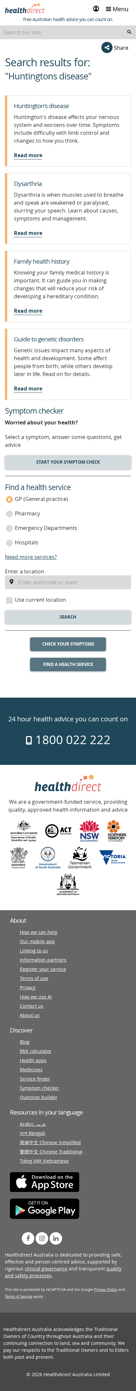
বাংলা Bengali (32, 1133)
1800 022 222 (71, 739)
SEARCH (68, 617)
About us (30, 1015)
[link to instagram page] (42, 1238)
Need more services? (31, 557)
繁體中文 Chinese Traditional (51, 1151)
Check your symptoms (68, 644)
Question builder (38, 1097)
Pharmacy (27, 513)
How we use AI (36, 997)
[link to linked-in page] (56, 1238)
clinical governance (46, 1268)
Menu (119, 9)
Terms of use (34, 978)
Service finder (35, 1079)
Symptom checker (39, 1088)
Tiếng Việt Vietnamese (44, 1161)
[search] (129, 32)
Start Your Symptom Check (68, 462)
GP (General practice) (41, 499)
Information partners (43, 960)
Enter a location (24, 571)
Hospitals (26, 542)
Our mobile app (37, 941)
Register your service (43, 969)
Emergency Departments (46, 528)
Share (120, 47)
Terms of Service (18, 1296)
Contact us (31, 1006)
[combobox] (68, 32)
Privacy (27, 987)
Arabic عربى (33, 1124)
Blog (24, 1042)
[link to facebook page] (28, 1238)
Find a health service (68, 664)
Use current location (40, 599)
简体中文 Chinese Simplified (50, 1142)
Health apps (33, 1060)
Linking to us (34, 950)
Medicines (31, 1069)
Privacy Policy (106, 1289)
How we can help (38, 932)
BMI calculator (35, 1051)
